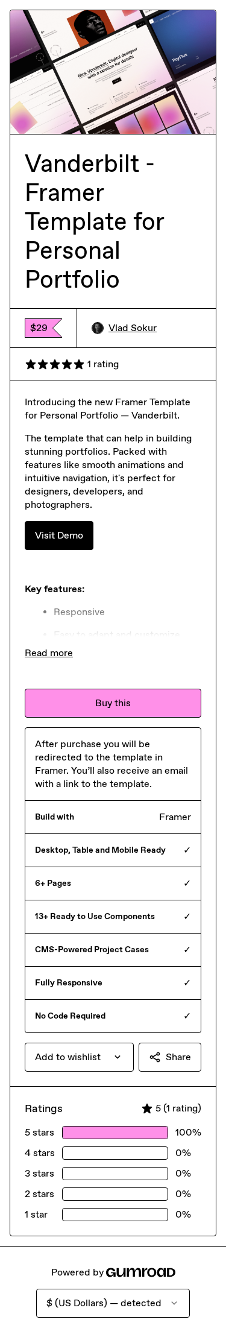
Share (178, 1057)
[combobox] (79, 1057)
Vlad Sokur (132, 327)
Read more (49, 653)
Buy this (113, 703)
